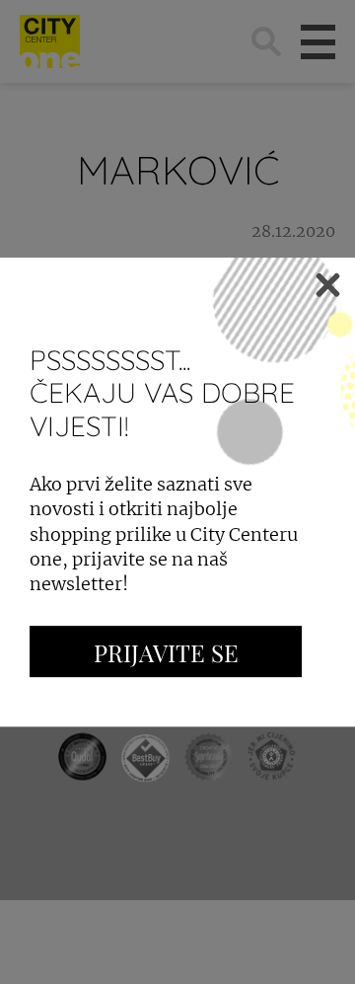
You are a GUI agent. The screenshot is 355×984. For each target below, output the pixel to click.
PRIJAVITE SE (166, 652)
